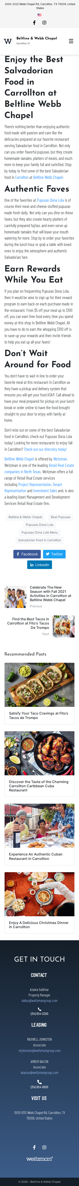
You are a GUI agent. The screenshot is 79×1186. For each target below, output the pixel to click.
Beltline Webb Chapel (48, 177)
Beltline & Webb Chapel (36, 38)
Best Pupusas (60, 517)
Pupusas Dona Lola (50, 200)
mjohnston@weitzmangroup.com (40, 1050)
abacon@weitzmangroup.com (39, 1072)
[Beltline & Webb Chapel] (7, 41)
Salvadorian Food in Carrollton (39, 540)
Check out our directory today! (45, 449)
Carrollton (22, 177)
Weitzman (60, 458)
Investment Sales (45, 490)
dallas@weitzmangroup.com (39, 1000)
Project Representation (34, 484)
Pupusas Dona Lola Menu (40, 532)
